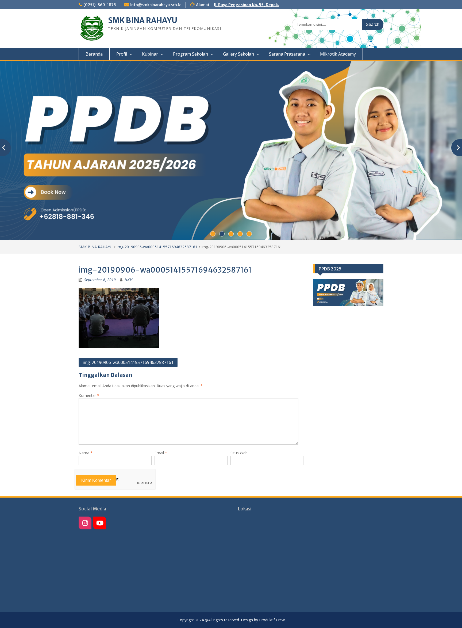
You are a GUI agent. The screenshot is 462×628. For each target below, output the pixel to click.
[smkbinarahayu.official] (99, 523)
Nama (86, 452)
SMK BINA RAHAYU (142, 20)
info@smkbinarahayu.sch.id (156, 4)
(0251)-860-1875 (99, 4)
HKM (129, 279)
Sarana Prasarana (287, 54)
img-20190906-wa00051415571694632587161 (157, 246)
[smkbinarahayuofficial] (85, 523)
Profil (121, 54)
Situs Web (239, 452)
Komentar (89, 395)
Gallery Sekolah (238, 54)
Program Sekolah (190, 54)
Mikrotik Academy (338, 54)
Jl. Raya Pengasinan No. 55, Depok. (246, 4)
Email (161, 452)
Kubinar (150, 54)
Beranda (94, 54)
